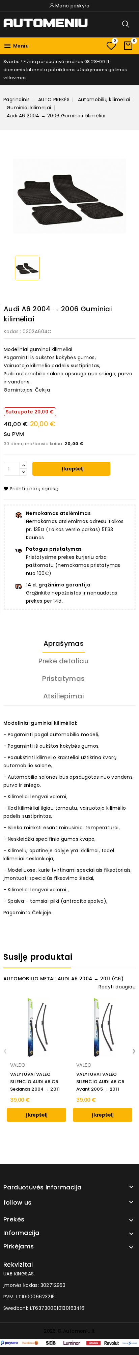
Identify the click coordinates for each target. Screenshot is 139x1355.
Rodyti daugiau (117, 986)
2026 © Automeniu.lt (69, 1331)
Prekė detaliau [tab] (63, 661)
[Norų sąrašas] (111, 46)
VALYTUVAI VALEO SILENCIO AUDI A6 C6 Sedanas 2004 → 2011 (35, 1081)
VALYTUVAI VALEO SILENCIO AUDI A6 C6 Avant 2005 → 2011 (100, 1081)
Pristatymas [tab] (63, 678)
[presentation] (5, 1050)
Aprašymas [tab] (64, 643)
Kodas (11, 331)
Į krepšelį (72, 468)
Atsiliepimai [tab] (63, 696)
